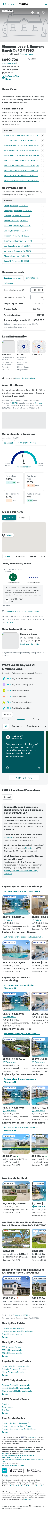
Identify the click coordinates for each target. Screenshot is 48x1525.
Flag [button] (38, 768)
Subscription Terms (8, 1484)
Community (17, 726)
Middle (33, 556)
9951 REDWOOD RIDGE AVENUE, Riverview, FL (25, 150)
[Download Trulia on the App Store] (16, 1470)
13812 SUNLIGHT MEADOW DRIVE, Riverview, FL (26, 160)
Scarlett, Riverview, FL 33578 (16, 261)
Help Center (7, 1508)
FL (9, 1315)
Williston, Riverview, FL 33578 (17, 216)
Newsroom (11, 1482)
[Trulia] (4, 1470)
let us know (27, 1500)
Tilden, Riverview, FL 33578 (16, 205)
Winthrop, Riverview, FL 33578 (17, 246)
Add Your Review (24, 778)
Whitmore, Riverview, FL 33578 (17, 251)
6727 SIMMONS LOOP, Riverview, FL (20, 140)
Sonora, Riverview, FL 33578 (16, 231)
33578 (14, 403)
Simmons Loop (26, 54)
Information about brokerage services (18, 1459)
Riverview (8, 837)
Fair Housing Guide (34, 1480)
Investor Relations (22, 1482)
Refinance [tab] (8, 283)
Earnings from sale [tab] (13, 278)
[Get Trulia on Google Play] (34, 1470)
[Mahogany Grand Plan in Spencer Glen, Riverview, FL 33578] (16, 1286)
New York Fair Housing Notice (11, 1457)
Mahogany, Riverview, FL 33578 (18, 210)
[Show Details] (42, 135)
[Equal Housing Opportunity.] (30, 1506)
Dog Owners (33, 726)
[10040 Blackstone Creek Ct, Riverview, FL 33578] (16, 1191)
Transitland (32, 1437)
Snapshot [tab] (8, 443)
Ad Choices (34, 1484)
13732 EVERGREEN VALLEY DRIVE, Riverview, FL (26, 180)
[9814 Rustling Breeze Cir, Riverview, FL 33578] (16, 950)
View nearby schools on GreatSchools (22, 611)
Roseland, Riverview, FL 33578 (17, 226)
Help (17, 1484)
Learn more (9, 622)
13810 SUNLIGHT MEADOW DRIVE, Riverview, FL (26, 165)
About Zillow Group (20, 1480)
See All (8, 714)
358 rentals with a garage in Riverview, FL (23, 937)
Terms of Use (33, 1482)
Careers (4, 1482)
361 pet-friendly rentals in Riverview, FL (22, 891)
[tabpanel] (24, 308)
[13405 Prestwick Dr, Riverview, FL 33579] (16, 1144)
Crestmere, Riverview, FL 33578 (18, 241)
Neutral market (24, 467)
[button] (46, 4)
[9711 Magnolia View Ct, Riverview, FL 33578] (16, 1047)
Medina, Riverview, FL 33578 (16, 256)
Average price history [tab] (26, 443)
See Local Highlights (29, 644)
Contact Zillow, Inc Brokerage (13, 1465)
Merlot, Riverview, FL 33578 (16, 221)
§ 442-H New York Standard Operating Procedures (18, 1455)
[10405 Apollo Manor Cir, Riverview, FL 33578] (16, 905)
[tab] (9, 517)
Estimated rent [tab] (32, 278)
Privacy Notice (24, 1484)
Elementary (20, 556)
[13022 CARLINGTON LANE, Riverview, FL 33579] (16, 1238)
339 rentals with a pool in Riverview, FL (22, 1033)
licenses (26, 1449)
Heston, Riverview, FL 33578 (16, 236)
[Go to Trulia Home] (24, 4)
